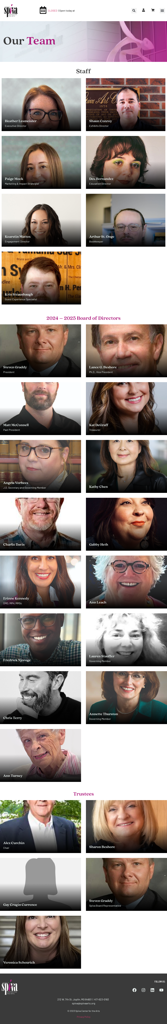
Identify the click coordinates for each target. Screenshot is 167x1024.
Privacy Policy (83, 1016)
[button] (162, 10)
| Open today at (66, 10)
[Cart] (152, 10)
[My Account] (143, 10)
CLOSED (52, 10)
